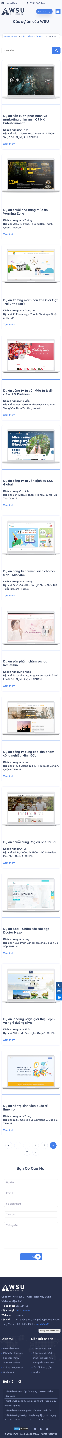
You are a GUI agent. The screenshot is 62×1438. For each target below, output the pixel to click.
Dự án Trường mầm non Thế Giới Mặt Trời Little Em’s (30, 302)
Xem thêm (9, 143)
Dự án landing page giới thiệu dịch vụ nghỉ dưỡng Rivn (29, 1021)
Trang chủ (10, 36)
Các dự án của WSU (33, 36)
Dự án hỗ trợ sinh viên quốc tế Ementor (25, 1107)
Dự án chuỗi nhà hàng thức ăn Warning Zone (25, 211)
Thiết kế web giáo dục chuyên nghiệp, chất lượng (30, 1415)
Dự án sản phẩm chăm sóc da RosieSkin (25, 663)
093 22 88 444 (23, 1310)
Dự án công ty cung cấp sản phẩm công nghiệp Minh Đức (28, 753)
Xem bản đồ (42, 1324)
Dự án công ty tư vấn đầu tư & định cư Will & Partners (29, 392)
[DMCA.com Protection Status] (21, 1429)
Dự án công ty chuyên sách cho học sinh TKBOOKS (29, 573)
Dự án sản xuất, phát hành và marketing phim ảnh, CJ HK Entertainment (25, 119)
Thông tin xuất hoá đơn (49, 1330)
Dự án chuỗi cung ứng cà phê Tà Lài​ (29, 842)
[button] (58, 11)
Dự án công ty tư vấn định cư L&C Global (28, 482)
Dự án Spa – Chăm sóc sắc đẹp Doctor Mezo (26, 930)
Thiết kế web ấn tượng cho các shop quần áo (28, 1410)
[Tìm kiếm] (56, 50)
